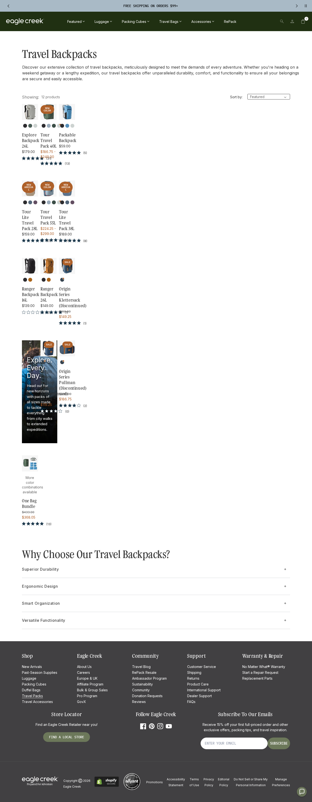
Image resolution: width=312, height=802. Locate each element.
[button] (303, 21)
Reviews (139, 702)
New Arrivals (32, 667)
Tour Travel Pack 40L (48, 141)
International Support (204, 690)
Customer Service (201, 667)
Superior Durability (40, 569)
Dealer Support (199, 696)
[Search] (281, 21)
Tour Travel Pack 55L (48, 217)
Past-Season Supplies (39, 672)
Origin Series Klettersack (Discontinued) (67, 297)
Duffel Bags (31, 690)
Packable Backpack (67, 138)
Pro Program (87, 696)
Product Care (198, 684)
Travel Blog (141, 667)
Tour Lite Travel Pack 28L (30, 220)
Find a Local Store (66, 737)
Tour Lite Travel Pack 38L (66, 220)
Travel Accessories (37, 702)
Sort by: (236, 97)
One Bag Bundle (29, 503)
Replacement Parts (257, 678)
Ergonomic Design (40, 586)
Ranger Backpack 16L (30, 295)
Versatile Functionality (43, 620)
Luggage (29, 678)
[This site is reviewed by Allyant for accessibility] (131, 789)
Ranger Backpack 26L (48, 295)
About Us (84, 667)
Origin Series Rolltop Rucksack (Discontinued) (48, 382)
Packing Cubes (34, 684)
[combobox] (248, 21)
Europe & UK (87, 678)
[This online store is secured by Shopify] (106, 786)
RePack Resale (144, 672)
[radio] (25, 126)
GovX (81, 702)
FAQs (191, 702)
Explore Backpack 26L (30, 141)
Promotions (154, 782)
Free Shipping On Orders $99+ (150, 6)
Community (141, 690)
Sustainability (142, 684)
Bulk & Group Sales (92, 690)
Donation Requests (147, 696)
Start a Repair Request (260, 672)
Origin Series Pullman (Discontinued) (67, 380)
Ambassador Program (149, 678)
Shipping (194, 672)
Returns (193, 678)
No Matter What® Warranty (263, 667)
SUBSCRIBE (279, 743)
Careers (83, 672)
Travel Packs (32, 696)
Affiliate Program (90, 684)
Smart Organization (41, 603)
